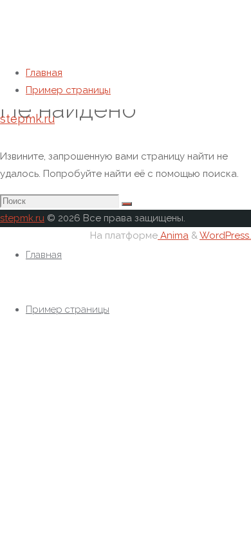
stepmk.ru (27, 118)
